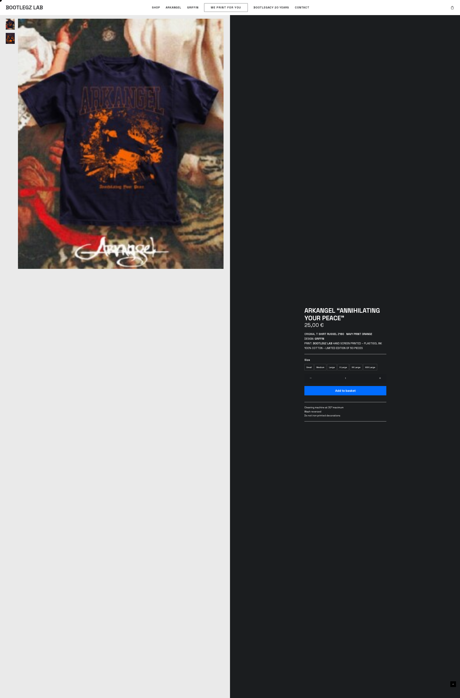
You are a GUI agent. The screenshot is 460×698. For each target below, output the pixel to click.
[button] (121, 144)
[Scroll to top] (453, 684)
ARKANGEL (173, 7)
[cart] (452, 7)
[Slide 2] (10, 38)
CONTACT (302, 7)
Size (307, 360)
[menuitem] (155, 7)
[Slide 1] (10, 24)
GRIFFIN (193, 7)
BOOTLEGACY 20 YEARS (271, 7)
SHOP (156, 7)
